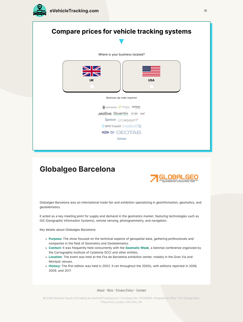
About (100, 290)
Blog (110, 290)
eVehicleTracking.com (74, 10)
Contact (141, 290)
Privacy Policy (124, 290)
